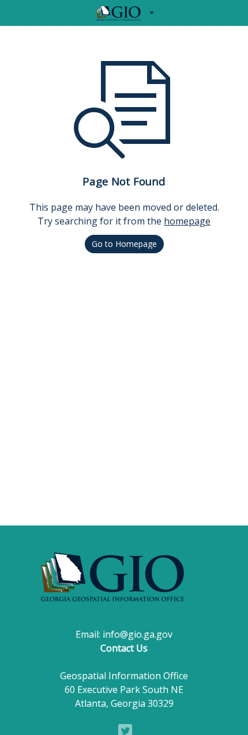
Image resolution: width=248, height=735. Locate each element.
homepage (187, 221)
